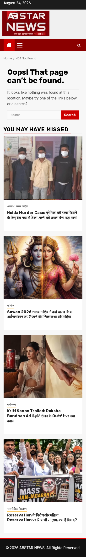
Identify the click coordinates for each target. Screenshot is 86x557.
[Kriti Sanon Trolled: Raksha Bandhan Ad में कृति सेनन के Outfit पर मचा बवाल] (43, 366)
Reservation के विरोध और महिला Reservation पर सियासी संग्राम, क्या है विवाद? (42, 517)
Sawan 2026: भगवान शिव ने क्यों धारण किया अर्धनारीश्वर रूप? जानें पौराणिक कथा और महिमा (40, 314)
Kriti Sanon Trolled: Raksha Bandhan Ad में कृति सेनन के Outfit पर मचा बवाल (41, 416)
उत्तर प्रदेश (22, 206)
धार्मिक (10, 305)
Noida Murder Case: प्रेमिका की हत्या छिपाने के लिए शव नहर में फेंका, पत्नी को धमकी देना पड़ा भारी (42, 215)
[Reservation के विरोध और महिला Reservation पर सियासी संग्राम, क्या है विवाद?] (43, 470)
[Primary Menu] (22, 45)
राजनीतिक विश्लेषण (17, 508)
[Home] (9, 45)
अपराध (10, 206)
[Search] (79, 45)
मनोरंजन (11, 404)
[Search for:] (34, 115)
